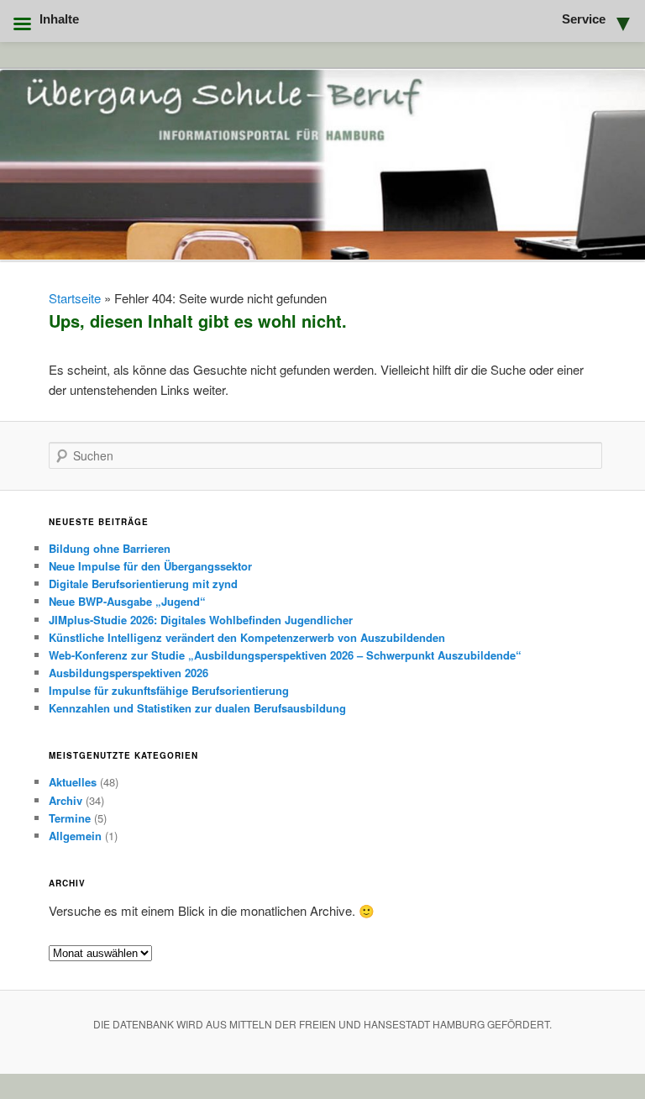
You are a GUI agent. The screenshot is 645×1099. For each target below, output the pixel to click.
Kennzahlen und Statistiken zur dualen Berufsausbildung (197, 708)
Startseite (75, 298)
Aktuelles (73, 782)
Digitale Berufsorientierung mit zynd (143, 584)
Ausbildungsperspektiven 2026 (128, 673)
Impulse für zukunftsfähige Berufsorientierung (169, 690)
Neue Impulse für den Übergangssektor (150, 566)
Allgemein (75, 836)
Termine (70, 818)
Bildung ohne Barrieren (109, 548)
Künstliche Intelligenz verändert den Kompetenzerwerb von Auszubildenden (247, 637)
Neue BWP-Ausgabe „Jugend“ (127, 601)
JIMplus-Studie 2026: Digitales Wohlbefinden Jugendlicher (201, 620)
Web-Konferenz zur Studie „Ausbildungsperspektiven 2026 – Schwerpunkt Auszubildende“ (285, 655)
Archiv (65, 800)
